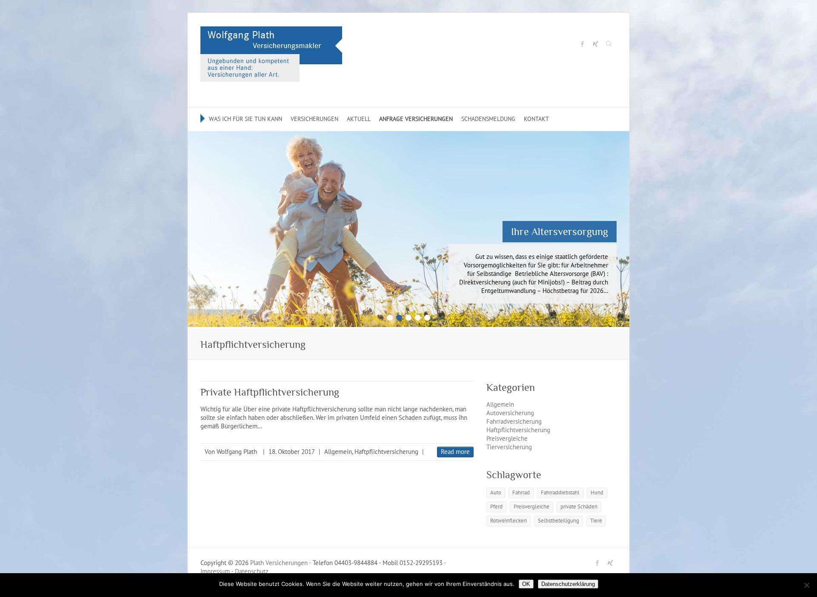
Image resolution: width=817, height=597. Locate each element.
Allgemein (338, 452)
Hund (597, 492)
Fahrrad (521, 492)
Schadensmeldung (488, 119)
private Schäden (578, 506)
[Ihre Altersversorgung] (408, 135)
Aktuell (359, 119)
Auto (495, 492)
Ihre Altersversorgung (559, 231)
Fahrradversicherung (514, 421)
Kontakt (536, 119)
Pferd (496, 506)
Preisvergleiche (507, 438)
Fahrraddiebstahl (560, 492)
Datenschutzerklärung (568, 584)
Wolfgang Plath (237, 452)
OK (526, 584)
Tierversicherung (509, 447)
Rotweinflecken (508, 520)
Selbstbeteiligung (558, 520)
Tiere (596, 520)
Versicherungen (314, 119)
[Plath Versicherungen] (271, 56)
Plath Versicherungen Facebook (582, 43)
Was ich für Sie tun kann (245, 119)
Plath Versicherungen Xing (595, 43)
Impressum (215, 571)
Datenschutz (252, 571)
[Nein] (806, 585)
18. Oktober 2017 (292, 452)
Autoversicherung (510, 413)
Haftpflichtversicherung (386, 452)
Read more (455, 452)
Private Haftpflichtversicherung (269, 392)
